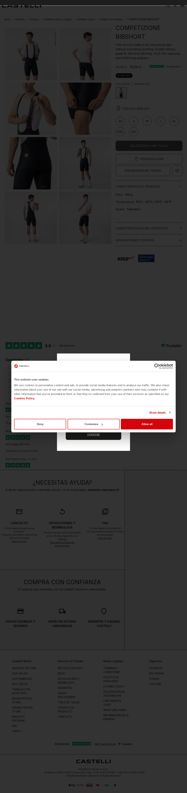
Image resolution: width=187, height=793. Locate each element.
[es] (21, 5)
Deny (40, 424)
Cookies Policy (24, 398)
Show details (157, 412)
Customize (91, 424)
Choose (93, 435)
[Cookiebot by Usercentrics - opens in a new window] (157, 366)
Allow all (147, 424)
